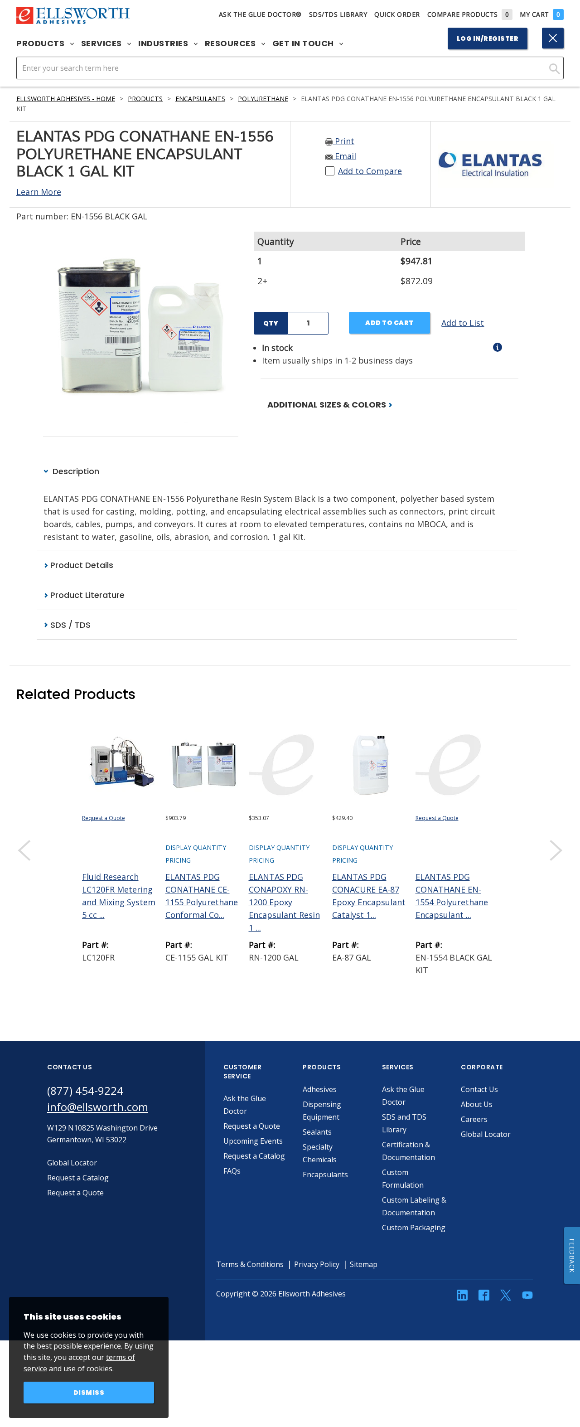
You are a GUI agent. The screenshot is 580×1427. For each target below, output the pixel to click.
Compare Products (468, 14)
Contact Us (479, 1089)
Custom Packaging (413, 1228)
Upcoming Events (253, 1141)
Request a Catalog (254, 1156)
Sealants (317, 1132)
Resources (231, 43)
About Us (477, 1104)
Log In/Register (488, 38)
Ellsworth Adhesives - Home (65, 98)
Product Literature (86, 595)
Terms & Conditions (250, 1264)
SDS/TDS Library (338, 14)
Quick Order (397, 14)
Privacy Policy (316, 1264)
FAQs (232, 1171)
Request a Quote (103, 818)
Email (344, 155)
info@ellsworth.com (97, 1106)
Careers (474, 1119)
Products (41, 43)
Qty (270, 323)
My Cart (540, 14)
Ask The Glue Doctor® (260, 14)
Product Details (80, 565)
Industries (164, 43)
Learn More (38, 191)
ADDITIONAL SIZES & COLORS (327, 404)
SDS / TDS (69, 625)
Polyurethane (263, 98)
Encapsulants (200, 98)
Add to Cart (389, 322)
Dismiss (89, 1392)
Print (343, 141)
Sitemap (363, 1264)
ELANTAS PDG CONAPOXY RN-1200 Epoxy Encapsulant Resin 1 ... (284, 902)
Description (74, 471)
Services (102, 43)
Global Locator (486, 1134)
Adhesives (320, 1089)
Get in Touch (304, 43)
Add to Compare (370, 170)
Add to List (462, 322)
